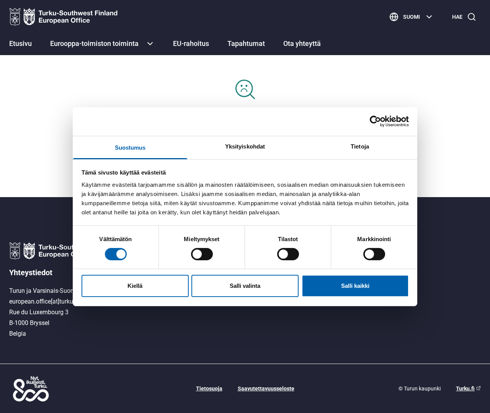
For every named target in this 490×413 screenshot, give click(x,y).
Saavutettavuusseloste (266, 388)
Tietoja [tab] (360, 146)
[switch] (202, 254)
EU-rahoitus (191, 43)
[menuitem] (20, 44)
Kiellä (134, 285)
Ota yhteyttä (302, 43)
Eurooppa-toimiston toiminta (94, 43)
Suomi (411, 17)
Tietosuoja (209, 388)
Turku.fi (465, 388)
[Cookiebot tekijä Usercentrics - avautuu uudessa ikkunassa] (375, 121)
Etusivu (20, 43)
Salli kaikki (355, 285)
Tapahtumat (246, 43)
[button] (150, 43)
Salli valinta (245, 285)
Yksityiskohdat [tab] (245, 146)
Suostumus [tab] (130, 147)
